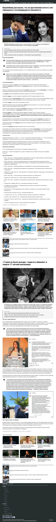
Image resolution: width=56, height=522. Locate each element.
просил (8, 113)
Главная (4, 260)
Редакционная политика (8, 513)
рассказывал (37, 128)
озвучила (17, 122)
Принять (51, 520)
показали (10, 126)
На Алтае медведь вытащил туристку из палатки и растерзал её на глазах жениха (21, 50)
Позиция (37, 2)
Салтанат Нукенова (22, 204)
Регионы (42, 2)
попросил (40, 118)
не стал (33, 120)
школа (20, 431)
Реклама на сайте (7, 509)
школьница (28, 431)
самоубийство (15, 431)
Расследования (23, 2)
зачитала (10, 86)
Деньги (28, 2)
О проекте (5, 505)
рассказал (24, 108)
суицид (23, 431)
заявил (9, 96)
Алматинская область (7, 431)
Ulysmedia (5, 267)
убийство (4, 204)
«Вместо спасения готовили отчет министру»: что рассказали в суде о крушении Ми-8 (22, 54)
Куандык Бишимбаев (14, 204)
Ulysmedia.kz (35, 45)
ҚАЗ (51, 2)
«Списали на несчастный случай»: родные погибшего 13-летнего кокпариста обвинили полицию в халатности (28, 248)
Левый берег (16, 2)
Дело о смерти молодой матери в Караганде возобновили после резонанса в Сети (21, 313)
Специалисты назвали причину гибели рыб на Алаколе (18, 243)
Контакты (5, 511)
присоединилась (17, 98)
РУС (52, 2)
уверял (9, 112)
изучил (16, 84)
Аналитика (33, 2)
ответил (25, 104)
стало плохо (19, 110)
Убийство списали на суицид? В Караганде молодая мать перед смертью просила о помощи (24, 314)
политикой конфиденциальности (31, 520)
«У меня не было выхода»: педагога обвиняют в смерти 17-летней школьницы (23, 239)
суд (8, 204)
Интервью (46, 2)
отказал (6, 93)
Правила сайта (6, 507)
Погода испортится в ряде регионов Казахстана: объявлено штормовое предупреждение (25, 252)
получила (25, 86)
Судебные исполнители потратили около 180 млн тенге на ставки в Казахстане (21, 316)
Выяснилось (43, 89)
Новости (11, 2)
